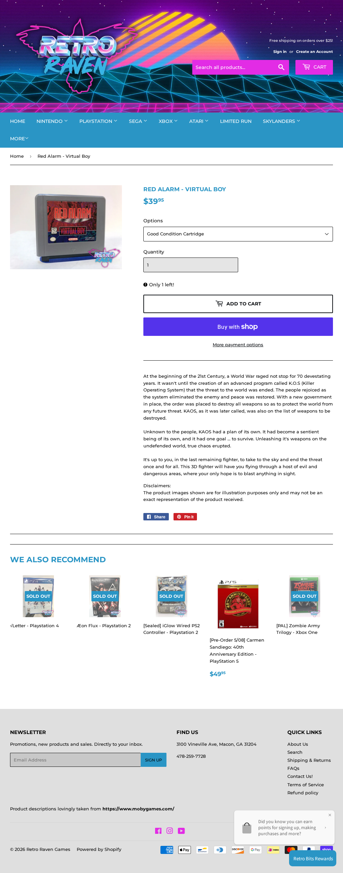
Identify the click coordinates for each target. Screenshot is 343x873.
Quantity (153, 252)
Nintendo (50, 121)
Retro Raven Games (48, 849)
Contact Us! (300, 776)
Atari (197, 121)
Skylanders (279, 121)
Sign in (280, 51)
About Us (297, 744)
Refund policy (302, 792)
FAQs (293, 768)
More (17, 139)
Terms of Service (305, 784)
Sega (136, 121)
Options (153, 221)
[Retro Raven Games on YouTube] (181, 831)
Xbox (166, 121)
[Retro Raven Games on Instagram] (169, 831)
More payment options (238, 344)
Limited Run (236, 121)
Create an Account (314, 51)
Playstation (96, 121)
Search (294, 752)
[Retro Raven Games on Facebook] (158, 831)
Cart (319, 67)
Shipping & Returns (309, 760)
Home (17, 121)
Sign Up (153, 759)
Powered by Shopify (99, 849)
